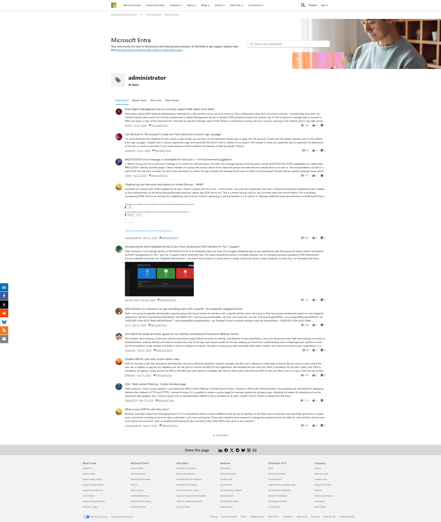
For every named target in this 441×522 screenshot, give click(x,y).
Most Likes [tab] (156, 100)
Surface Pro (87, 468)
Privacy (243, 516)
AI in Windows (89, 495)
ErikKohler (130, 375)
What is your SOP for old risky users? (147, 409)
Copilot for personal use (93, 490)
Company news (320, 479)
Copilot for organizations (93, 484)
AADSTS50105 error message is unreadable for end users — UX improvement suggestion (178, 159)
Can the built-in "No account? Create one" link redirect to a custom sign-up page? (173, 134)
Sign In (324, 5)
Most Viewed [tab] (172, 100)
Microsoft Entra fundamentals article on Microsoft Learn (149, 50)
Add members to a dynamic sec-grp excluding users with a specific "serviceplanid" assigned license (183, 308)
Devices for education (186, 473)
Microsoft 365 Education (187, 484)
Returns (134, 484)
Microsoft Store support (141, 479)
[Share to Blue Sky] (243, 450)
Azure (271, 468)
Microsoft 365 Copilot (229, 501)
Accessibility (319, 501)
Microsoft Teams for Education (189, 479)
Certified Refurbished (139, 495)
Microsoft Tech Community (280, 490)
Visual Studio (274, 506)
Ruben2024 (131, 400)
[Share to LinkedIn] (220, 450)
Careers (317, 468)
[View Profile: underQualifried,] (118, 186)
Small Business (226, 506)
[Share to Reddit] (237, 450)
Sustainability (320, 506)
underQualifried (133, 237)
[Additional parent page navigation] (141, 14)
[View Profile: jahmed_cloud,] (118, 249)
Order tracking (137, 490)
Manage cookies (257, 516)
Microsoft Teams (227, 495)
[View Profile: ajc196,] (118, 111)
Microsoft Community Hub (123, 14)
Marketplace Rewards (278, 501)
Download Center (138, 473)
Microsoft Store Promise (141, 501)
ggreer (128, 175)
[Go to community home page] (113, 5)
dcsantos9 (130, 350)
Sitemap (213, 516)
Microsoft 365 (226, 484)
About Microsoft (321, 473)
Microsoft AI (225, 468)
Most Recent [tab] (122, 100)
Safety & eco (302, 516)
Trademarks (288, 516)
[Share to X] (232, 450)
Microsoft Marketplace (278, 495)
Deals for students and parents (189, 501)
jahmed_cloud (132, 299)
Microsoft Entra (154, 14)
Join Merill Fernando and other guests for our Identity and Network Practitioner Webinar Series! (182, 334)
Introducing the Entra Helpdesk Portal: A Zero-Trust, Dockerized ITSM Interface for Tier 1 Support (182, 246)
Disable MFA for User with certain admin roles (152, 359)
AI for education (183, 506)
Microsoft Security (228, 473)
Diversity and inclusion (323, 495)
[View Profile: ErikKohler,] (118, 361)
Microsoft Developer (277, 473)
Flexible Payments (138, 506)
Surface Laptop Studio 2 (92, 479)
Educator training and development (191, 495)
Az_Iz (127, 325)
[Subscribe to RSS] (249, 450)
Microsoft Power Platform (231, 490)
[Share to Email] (254, 450)
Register (313, 5)
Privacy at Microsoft (322, 484)
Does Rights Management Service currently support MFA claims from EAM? (169, 109)
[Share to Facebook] (226, 450)
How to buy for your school (188, 490)
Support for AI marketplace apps (282, 484)
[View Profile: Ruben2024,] (118, 386)
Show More (222, 435)
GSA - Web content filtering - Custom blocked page (155, 384)
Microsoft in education (186, 468)
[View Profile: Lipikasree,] (118, 136)
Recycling (315, 516)
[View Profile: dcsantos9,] (118, 336)
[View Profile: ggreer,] (118, 161)
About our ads (329, 516)
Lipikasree (130, 150)
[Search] (303, 5)
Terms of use (273, 516)
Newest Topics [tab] (139, 100)
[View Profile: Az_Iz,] (118, 311)
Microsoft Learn (275, 479)
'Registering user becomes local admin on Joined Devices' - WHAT (164, 184)
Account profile (137, 468)
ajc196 (128, 125)
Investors (318, 490)
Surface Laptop (89, 473)
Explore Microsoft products (94, 501)
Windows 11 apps (90, 506)
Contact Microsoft (228, 516)
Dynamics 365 (226, 479)
